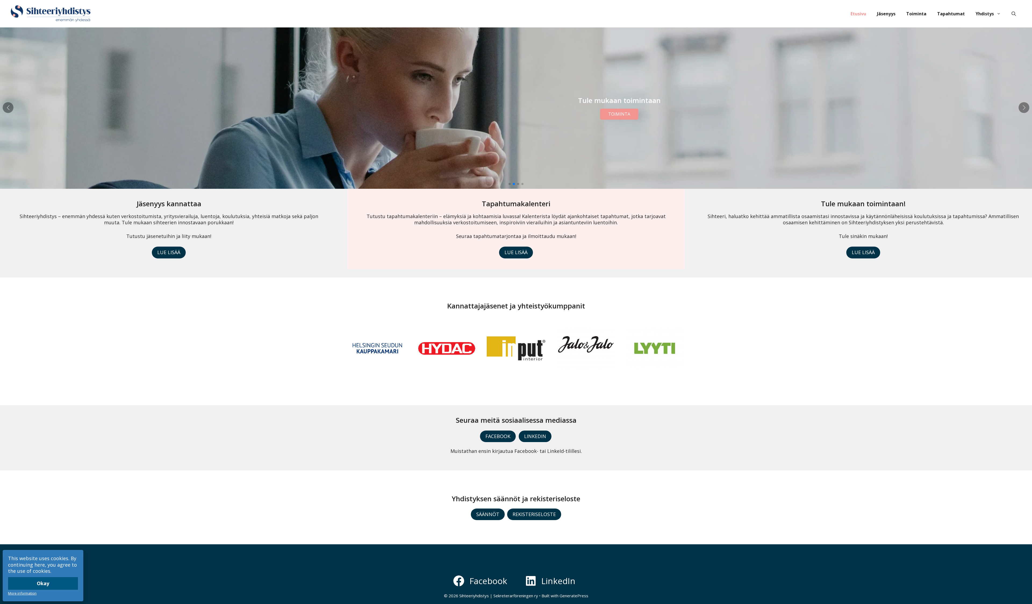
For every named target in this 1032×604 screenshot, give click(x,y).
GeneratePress (574, 595)
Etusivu (858, 14)
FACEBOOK (497, 436)
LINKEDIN (535, 436)
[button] (1013, 14)
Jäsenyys (886, 14)
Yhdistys (985, 14)
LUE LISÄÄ (168, 252)
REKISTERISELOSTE (534, 514)
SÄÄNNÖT (487, 514)
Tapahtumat (951, 14)
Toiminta (916, 14)
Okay (43, 583)
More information (22, 593)
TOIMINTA (619, 114)
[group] (377, 348)
